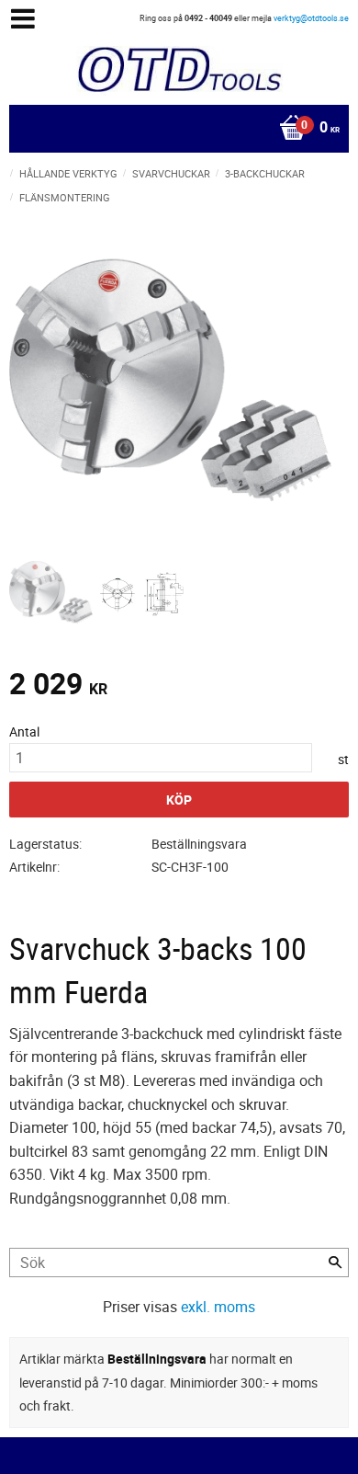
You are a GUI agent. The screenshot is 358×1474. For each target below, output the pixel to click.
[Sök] (335, 1262)
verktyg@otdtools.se (311, 18)
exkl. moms (218, 1307)
